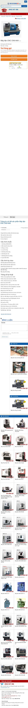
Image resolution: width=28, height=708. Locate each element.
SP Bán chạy (14, 343)
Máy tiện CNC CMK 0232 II (20, 560)
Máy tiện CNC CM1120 (20, 609)
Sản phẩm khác (6, 416)
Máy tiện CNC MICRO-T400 (21, 626)
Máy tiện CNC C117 (5, 593)
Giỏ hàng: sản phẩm (21, 18)
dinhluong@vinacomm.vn (6, 697)
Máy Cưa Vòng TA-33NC (16, 390)
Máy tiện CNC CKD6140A (6, 544)
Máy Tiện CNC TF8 (5, 462)
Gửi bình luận (5, 336)
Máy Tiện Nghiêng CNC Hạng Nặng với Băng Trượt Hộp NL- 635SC (6, 497)
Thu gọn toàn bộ (25, 227)
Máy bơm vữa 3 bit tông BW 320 (17, 357)
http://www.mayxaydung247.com (11, 695)
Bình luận (12, 217)
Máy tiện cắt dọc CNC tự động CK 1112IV (20, 528)
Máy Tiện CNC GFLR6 (5, 446)
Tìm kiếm (24, 6)
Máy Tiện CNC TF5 (19, 446)
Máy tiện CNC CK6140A (6, 314)
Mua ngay (14, 56)
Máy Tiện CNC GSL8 (5, 479)
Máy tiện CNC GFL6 (19, 479)
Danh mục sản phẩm (6, 14)
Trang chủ (3, 16)
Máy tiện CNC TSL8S (19, 462)
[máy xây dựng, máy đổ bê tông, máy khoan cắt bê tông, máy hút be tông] (14, 3)
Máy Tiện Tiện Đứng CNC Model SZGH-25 (6, 643)
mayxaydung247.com (5, 687)
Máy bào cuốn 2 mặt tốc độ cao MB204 (19, 374)
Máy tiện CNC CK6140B (20, 675)
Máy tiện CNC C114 (5, 609)
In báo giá (14, 59)
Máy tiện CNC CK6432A (20, 658)
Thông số (6, 217)
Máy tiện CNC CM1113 (20, 593)
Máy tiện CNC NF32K (19, 511)
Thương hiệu (4, 227)
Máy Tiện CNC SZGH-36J (6, 658)
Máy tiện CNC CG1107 (19, 577)
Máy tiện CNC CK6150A (6, 675)
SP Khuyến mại (15, 396)
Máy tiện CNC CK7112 (5, 528)
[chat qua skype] (19, 66)
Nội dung (3, 322)
